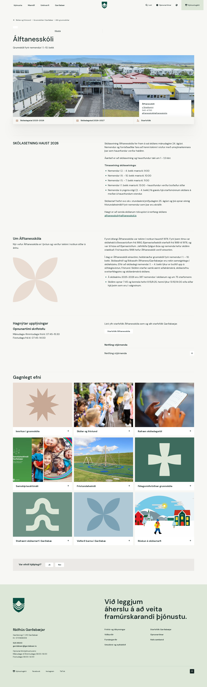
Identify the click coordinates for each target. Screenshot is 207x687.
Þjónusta (18, 5)
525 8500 (17, 643)
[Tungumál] (176, 5)
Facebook (36, 671)
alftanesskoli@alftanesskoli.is (154, 113)
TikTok (62, 671)
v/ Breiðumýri (147, 107)
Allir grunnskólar (62, 20)
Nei (59, 564)
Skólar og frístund (23, 20)
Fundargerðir (111, 639)
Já (49, 564)
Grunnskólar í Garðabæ (43, 20)
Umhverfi (45, 5)
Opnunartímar (157, 634)
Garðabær (60, 5)
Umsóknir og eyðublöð (115, 644)
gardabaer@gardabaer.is (25, 646)
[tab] (149, 353)
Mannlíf (31, 5)
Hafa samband (157, 639)
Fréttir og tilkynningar (115, 629)
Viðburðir (109, 634)
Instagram (50, 671)
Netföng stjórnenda (116, 353)
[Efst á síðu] (192, 671)
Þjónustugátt (21, 671)
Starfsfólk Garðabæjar (160, 629)
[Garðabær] (104, 5)
